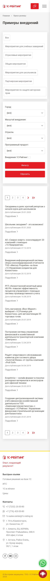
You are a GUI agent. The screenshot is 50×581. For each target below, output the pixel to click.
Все (7, 37)
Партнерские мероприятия (18, 81)
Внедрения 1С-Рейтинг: (16, 157)
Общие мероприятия (15, 64)
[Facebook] (5, 556)
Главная (6, 16)
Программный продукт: (17, 144)
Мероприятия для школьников (20, 72)
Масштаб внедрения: (15, 119)
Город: (8, 107)
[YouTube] (10, 556)
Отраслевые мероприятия (18, 55)
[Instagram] (15, 556)
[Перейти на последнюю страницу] (33, 197)
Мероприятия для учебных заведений (24, 46)
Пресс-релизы (19, 16)
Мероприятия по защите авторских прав (22, 91)
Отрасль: (9, 132)
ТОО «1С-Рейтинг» (32, 574)
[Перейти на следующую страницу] (28, 197)
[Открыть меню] (44, 6)
